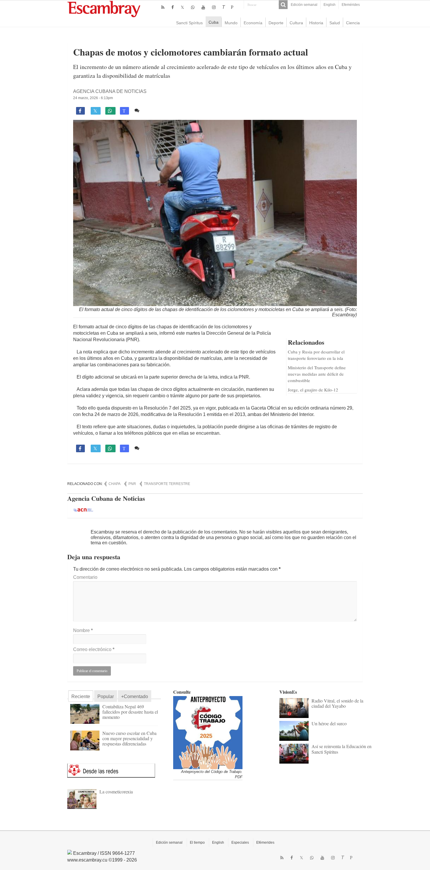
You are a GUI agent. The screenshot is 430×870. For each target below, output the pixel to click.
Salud (334, 22)
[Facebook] (172, 7)
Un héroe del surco (329, 723)
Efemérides (351, 5)
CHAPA (115, 484)
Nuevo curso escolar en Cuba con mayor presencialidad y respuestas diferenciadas (129, 738)
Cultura (296, 22)
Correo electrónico (93, 649)
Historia (316, 22)
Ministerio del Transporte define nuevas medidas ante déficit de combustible (317, 374)
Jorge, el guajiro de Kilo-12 (313, 390)
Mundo (231, 22)
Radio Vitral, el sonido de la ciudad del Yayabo (337, 703)
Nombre (83, 630)
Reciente (80, 696)
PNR (132, 484)
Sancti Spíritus (189, 22)
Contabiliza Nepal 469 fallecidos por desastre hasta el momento (130, 711)
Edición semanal (304, 5)
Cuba (214, 22)
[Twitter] (182, 7)
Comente (151, 110)
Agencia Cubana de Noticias (110, 91)
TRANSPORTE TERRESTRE (167, 484)
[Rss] (163, 7)
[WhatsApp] (192, 7)
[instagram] (213, 7)
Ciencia (353, 22)
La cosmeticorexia (116, 791)
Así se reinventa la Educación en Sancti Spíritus (341, 749)
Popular (105, 696)
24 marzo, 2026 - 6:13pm (93, 98)
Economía (253, 22)
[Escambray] (103, 8)
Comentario (85, 577)
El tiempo (197, 842)
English (330, 5)
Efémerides (265, 842)
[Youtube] (203, 7)
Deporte (276, 22)
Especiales (240, 842)
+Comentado (134, 696)
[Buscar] (283, 4)
